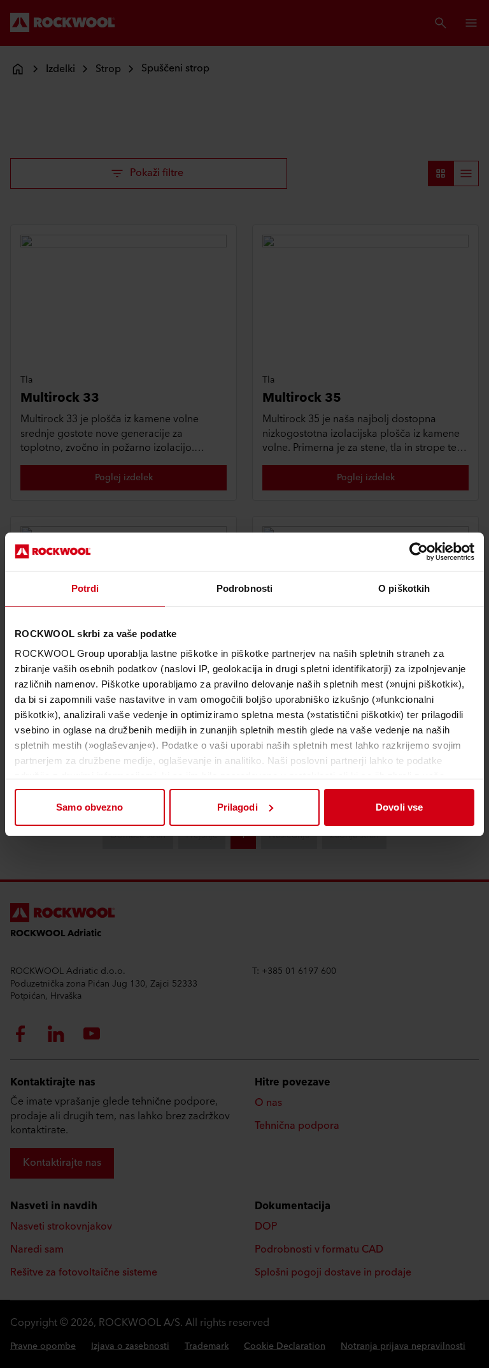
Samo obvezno (89, 807)
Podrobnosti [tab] (244, 588)
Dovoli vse (399, 807)
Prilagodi (237, 807)
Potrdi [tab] (85, 588)
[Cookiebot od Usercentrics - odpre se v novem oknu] (418, 551)
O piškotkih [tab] (404, 588)
